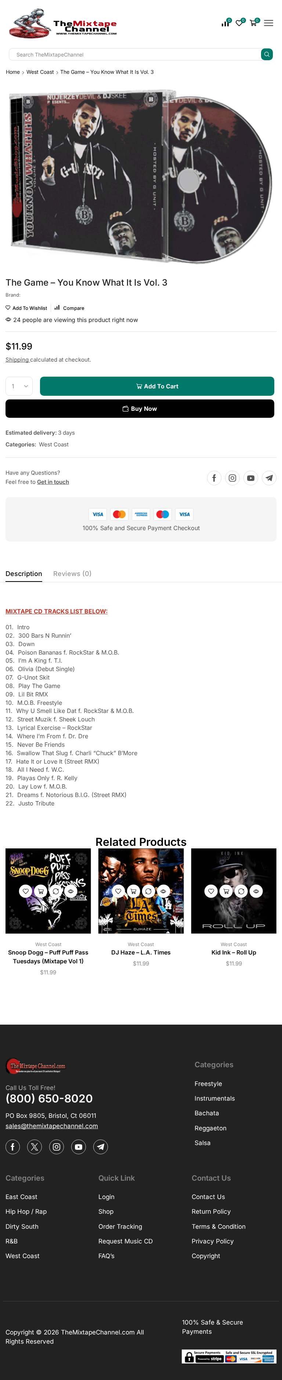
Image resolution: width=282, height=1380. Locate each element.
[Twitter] (34, 1147)
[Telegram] (269, 478)
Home (13, 72)
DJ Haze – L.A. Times (141, 952)
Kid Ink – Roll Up (234, 952)
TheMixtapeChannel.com (98, 1332)
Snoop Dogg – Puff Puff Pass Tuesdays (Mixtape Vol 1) (48, 957)
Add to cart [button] (40, 891)
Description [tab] (24, 573)
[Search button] (267, 54)
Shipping (18, 359)
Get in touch (53, 481)
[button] (52, 1126)
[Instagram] (232, 478)
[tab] (24, 575)
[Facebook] (214, 478)
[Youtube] (250, 478)
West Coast (40, 72)
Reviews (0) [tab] (72, 573)
